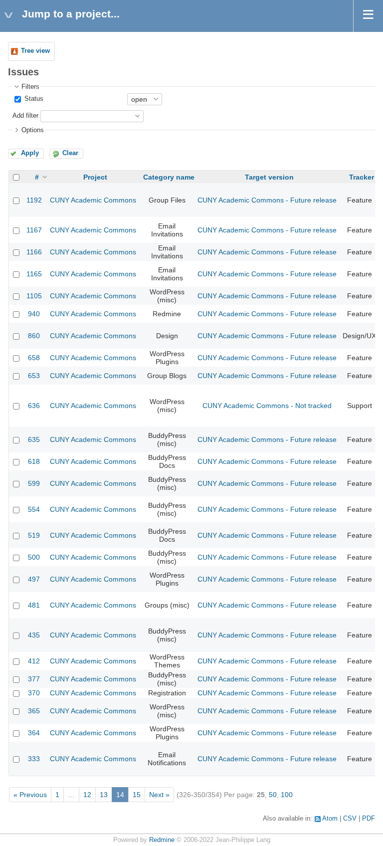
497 (34, 579)
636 (34, 406)
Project (95, 177)
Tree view (35, 50)
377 (34, 679)
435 (34, 635)
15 (137, 795)
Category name (168, 177)
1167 (34, 230)
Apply (30, 153)
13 (104, 795)
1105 (34, 296)
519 (34, 535)
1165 (34, 274)
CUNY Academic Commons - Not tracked (267, 406)
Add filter (25, 115)
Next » (159, 795)
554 (34, 509)
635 (34, 439)
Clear (70, 153)
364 (34, 733)
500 (34, 557)
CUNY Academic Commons (93, 200)
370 (34, 693)
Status (32, 98)
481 (34, 605)
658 (34, 358)
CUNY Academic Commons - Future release (267, 200)
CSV (350, 818)
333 (34, 759)
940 (34, 314)
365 (34, 711)
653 (34, 376)
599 (34, 483)
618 (34, 461)
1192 (34, 200)
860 (34, 336)
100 (287, 795)
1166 (34, 252)
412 (34, 661)
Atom (330, 818)
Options (32, 130)
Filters (30, 86)
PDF (368, 818)
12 (87, 795)
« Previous (30, 795)
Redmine (162, 840)
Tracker (361, 177)
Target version (269, 177)
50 (273, 795)
